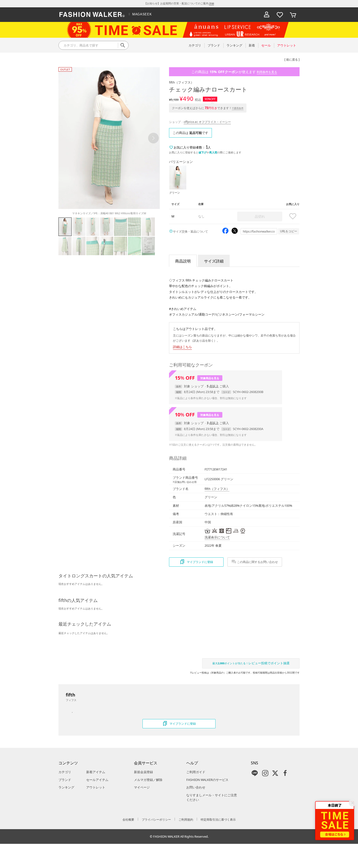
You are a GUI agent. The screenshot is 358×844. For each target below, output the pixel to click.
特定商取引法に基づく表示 (218, 819)
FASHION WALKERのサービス (207, 780)
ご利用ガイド (195, 772)
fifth (181, 82)
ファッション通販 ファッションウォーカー (92, 14)
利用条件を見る (267, 72)
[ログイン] (266, 14)
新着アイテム (95, 772)
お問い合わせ (195, 787)
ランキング (66, 787)
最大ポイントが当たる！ (251, 663)
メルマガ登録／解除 (148, 780)
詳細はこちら (182, 347)
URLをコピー (288, 231)
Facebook (285, 773)
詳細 (211, 3)
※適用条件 (238, 108)
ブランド (64, 780)
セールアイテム (97, 780)
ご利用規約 (186, 819)
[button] (153, 138)
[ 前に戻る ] (292, 59)
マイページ (142, 787)
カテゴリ (64, 772)
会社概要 (128, 819)
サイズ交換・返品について (190, 231)
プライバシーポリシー (156, 819)
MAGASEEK (142, 14)
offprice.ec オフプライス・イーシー (207, 122)
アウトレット (95, 787)
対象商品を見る (209, 378)
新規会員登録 (143, 772)
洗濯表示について (217, 537)
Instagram (265, 773)
